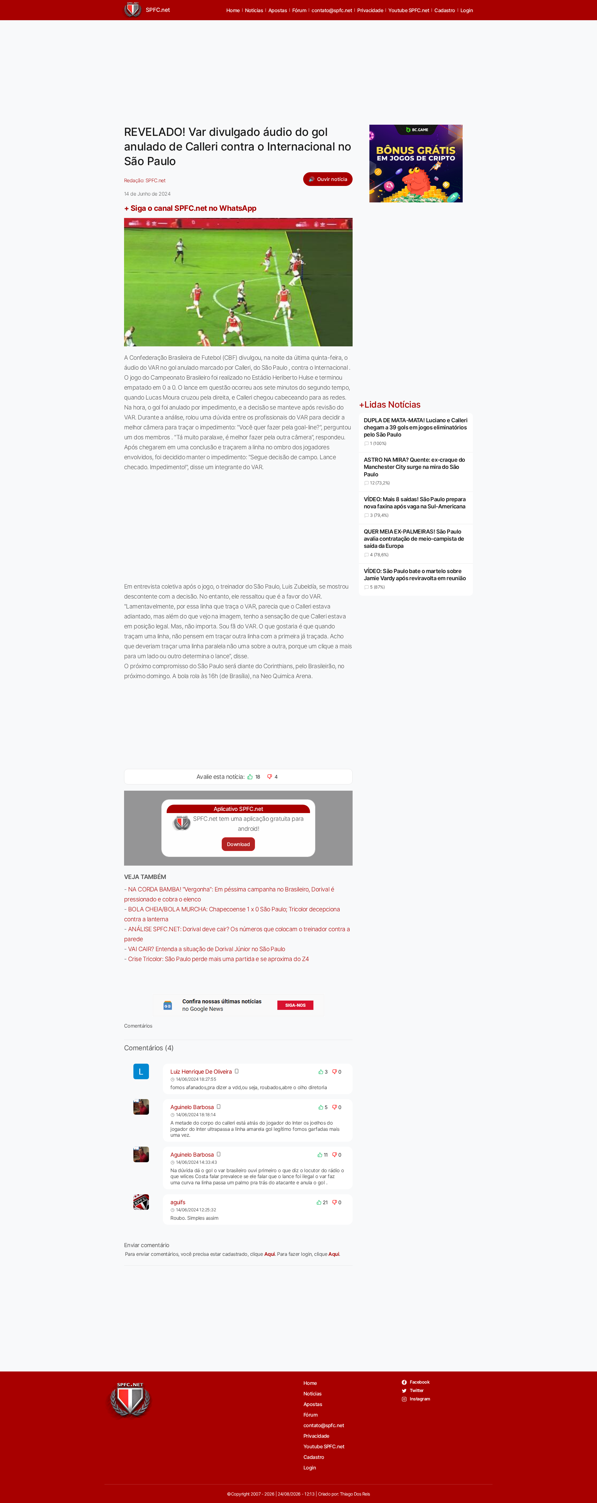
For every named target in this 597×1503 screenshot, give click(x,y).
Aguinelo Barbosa (192, 1107)
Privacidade (370, 10)
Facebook (419, 1382)
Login (466, 10)
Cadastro (444, 10)
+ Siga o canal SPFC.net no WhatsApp (190, 208)
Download (238, 844)
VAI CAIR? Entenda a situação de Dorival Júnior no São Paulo (206, 949)
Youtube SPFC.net (408, 10)
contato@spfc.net (332, 10)
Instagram (419, 1398)
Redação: (144, 180)
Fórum (299, 10)
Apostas (277, 10)
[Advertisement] (298, 68)
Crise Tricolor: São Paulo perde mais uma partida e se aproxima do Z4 (218, 959)
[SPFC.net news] (238, 1005)
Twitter (416, 1390)
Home (233, 10)
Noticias (254, 10)
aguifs (177, 1202)
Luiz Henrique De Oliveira (201, 1071)
